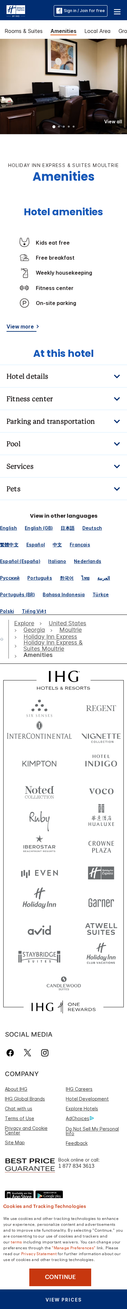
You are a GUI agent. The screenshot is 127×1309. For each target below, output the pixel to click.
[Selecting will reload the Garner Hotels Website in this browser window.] (101, 901)
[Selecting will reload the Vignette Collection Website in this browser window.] (101, 734)
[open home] (4, 639)
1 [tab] (54, 127)
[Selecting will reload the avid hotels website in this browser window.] (39, 928)
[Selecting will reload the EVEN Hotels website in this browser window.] (39, 873)
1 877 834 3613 (76, 1166)
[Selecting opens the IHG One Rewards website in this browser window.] (63, 1006)
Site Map (15, 1142)
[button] (117, 11)
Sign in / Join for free (84, 10)
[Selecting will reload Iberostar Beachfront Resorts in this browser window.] (39, 845)
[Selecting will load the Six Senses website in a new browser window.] (39, 707)
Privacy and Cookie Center (26, 1130)
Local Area (97, 31)
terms (16, 1241)
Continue (60, 1277)
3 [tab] (64, 127)
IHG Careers (79, 1089)
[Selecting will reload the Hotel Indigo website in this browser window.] (101, 762)
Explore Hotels (82, 1108)
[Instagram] (44, 1052)
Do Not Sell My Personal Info (92, 1131)
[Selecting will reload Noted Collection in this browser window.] (39, 790)
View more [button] (20, 326)
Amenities (63, 31)
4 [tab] (68, 127)
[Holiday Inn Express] (16, 10)
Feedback (77, 1143)
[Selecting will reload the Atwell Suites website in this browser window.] (101, 928)
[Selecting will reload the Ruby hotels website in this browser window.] (39, 817)
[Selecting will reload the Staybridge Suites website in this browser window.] (39, 956)
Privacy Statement (39, 1253)
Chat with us (18, 1108)
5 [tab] (73, 127)
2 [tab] (59, 127)
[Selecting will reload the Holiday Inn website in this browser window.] (39, 901)
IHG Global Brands (25, 1099)
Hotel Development (87, 1099)
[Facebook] (12, 1052)
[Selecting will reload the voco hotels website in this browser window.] (101, 790)
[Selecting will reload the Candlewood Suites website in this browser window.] (64, 984)
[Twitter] (27, 1052)
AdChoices (77, 1118)
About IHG (16, 1089)
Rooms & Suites (24, 31)
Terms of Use (19, 1118)
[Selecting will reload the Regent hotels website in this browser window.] (101, 707)
